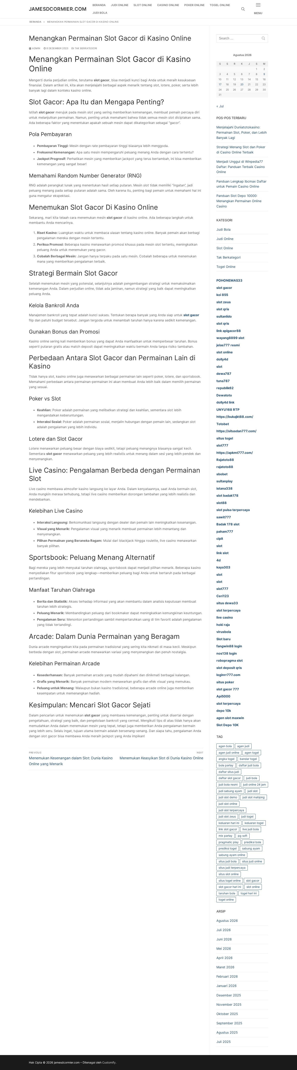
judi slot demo (228, 797)
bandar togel (248, 759)
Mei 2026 (223, 948)
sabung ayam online (232, 855)
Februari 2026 (227, 976)
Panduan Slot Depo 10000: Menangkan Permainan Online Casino (238, 201)
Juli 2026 (223, 930)
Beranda (35, 21)
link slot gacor (228, 829)
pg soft (242, 835)
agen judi (243, 746)
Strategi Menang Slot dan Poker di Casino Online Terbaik (240, 149)
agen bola (225, 746)
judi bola (251, 778)
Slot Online (224, 248)
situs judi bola (228, 861)
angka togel (226, 759)
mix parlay (225, 835)
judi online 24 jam (254, 784)
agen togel (252, 752)
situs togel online (230, 880)
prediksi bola (252, 842)
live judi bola (250, 829)
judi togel (247, 816)
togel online (226, 899)
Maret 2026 (225, 967)
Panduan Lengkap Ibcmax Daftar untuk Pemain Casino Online (241, 184)
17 (220, 84)
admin (36, 48)
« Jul (220, 106)
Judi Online (224, 239)
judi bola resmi (228, 784)
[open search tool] (243, 9)
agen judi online (229, 752)
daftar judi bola (249, 765)
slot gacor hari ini (230, 886)
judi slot (253, 791)
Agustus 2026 (227, 921)
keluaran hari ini (229, 823)
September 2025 (229, 1023)
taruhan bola (227, 893)
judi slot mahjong (253, 797)
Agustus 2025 (227, 1032)
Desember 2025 (228, 995)
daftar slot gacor (230, 778)
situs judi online (252, 861)
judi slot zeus (227, 816)
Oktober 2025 (227, 1014)
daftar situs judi (229, 771)
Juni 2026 (224, 939)
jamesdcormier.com (58, 9)
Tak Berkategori (85, 48)
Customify (109, 1062)
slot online (253, 886)
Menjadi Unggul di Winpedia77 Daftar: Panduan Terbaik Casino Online (240, 166)
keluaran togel (254, 823)
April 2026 (224, 958)
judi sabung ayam (230, 791)
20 (241, 84)
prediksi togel (228, 848)
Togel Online (225, 267)
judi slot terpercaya (231, 810)
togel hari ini (249, 893)
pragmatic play (229, 842)
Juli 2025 (223, 1042)
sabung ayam (251, 848)
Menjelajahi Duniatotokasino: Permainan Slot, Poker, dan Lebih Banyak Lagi (241, 132)
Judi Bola (223, 229)
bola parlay (226, 765)
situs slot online (229, 874)
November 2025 (228, 1004)
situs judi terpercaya (232, 867)
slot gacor (191, 315)
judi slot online (228, 803)
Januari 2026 (226, 986)
